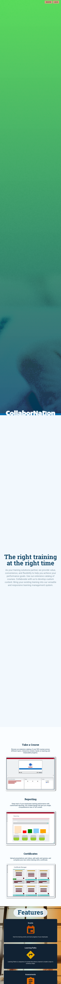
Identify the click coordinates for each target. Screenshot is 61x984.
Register (48, 2)
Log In (56, 2)
